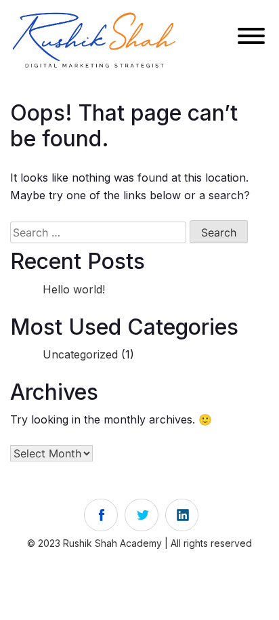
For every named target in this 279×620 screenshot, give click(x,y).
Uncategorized (80, 354)
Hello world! (74, 289)
